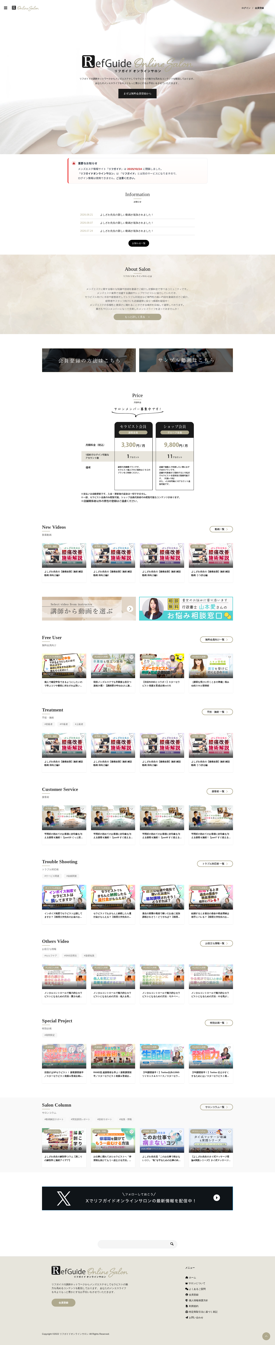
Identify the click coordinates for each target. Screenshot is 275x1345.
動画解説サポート (55, 1119)
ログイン (246, 8)
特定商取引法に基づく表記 (203, 1311)
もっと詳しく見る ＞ (137, 317)
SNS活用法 (71, 955)
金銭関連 (72, 876)
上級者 (79, 724)
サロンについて (196, 1283)
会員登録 (259, 8)
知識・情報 (126, 1119)
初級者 (49, 724)
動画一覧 (219, 529)
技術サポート (105, 1119)
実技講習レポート (81, 1119)
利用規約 (193, 1306)
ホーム (192, 1277)
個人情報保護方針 (198, 1300)
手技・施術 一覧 (215, 711)
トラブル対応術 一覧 (213, 863)
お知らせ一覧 (138, 243)
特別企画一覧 (217, 1022)
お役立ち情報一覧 (214, 943)
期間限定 (50, 1035)
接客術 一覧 (218, 791)
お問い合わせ (195, 1317)
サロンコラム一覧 (214, 1107)
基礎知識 (89, 955)
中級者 (64, 724)
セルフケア (51, 955)
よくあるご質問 (197, 1289)
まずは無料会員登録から (137, 93)
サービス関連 (52, 876)
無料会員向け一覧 (214, 639)
